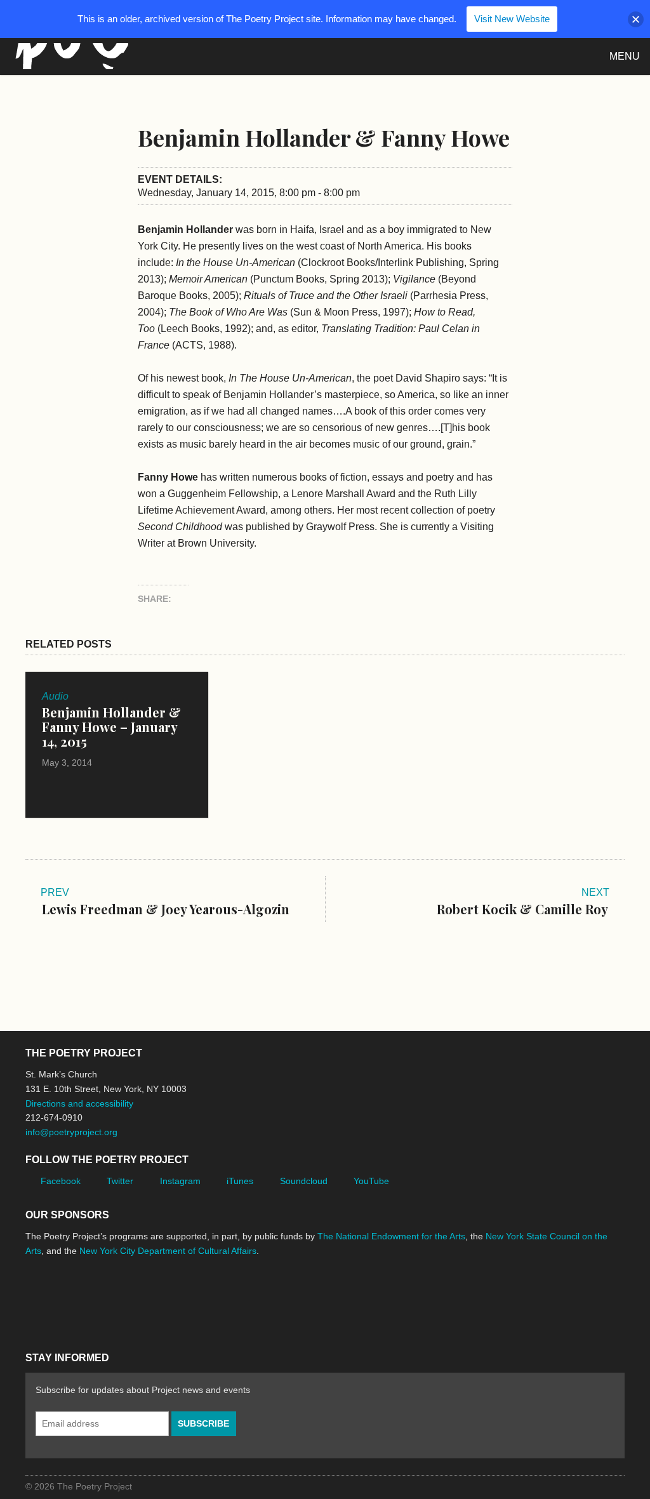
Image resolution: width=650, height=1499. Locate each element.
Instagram (180, 1181)
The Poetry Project (69, 56)
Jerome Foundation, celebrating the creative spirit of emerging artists (143, 1298)
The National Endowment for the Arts (391, 1236)
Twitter (120, 1181)
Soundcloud (304, 1181)
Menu (624, 56)
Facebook (61, 1181)
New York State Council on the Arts (210, 1298)
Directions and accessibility (79, 1103)
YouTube (371, 1181)
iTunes (240, 1181)
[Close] (636, 19)
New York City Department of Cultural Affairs (167, 1251)
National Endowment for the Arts (60, 1299)
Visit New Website (512, 18)
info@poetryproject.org (71, 1132)
